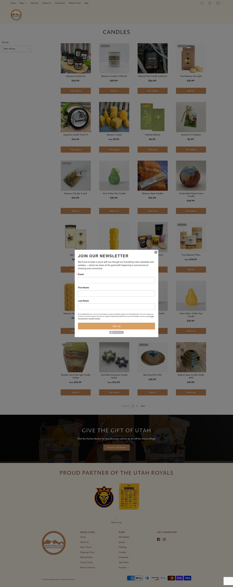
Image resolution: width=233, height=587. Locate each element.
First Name (83, 287)
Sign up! (117, 326)
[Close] (155, 252)
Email (81, 274)
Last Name (83, 301)
